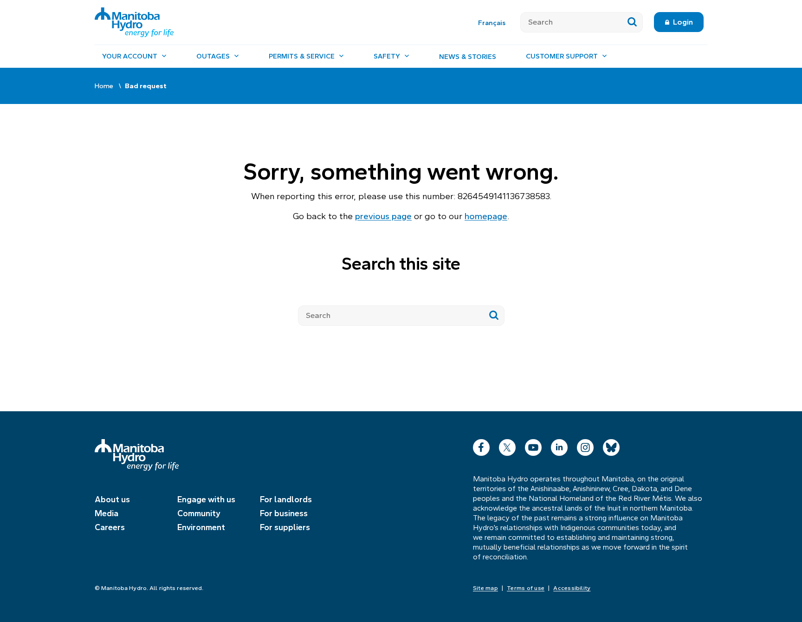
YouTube (533, 445)
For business (284, 513)
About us (112, 499)
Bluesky (611, 445)
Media (106, 513)
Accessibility (571, 588)
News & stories (467, 56)
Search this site (401, 264)
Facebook (481, 445)
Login (683, 22)
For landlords (286, 499)
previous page (383, 216)
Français (491, 22)
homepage (486, 216)
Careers (110, 527)
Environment (201, 527)
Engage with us (206, 499)
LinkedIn (559, 445)
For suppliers (285, 527)
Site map (485, 588)
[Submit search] (632, 22)
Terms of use (525, 588)
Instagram (585, 445)
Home (104, 86)
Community (198, 513)
